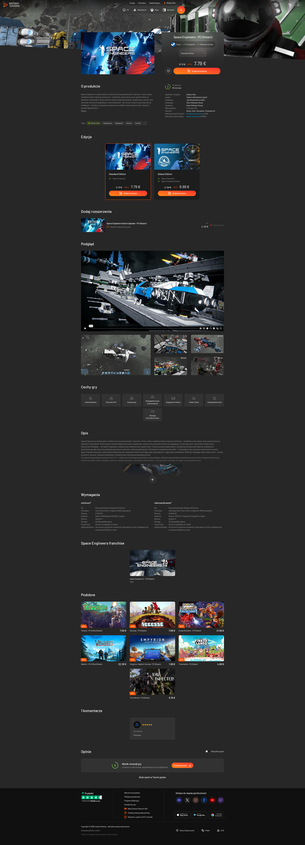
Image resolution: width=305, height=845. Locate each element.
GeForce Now (95, 123)
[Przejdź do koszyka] (289, 5)
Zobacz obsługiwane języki (196, 97)
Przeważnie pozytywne (195, 114)
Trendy (132, 3)
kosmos (129, 123)
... (145, 123)
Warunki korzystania (132, 793)
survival (138, 123)
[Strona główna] (12, 5)
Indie (194, 111)
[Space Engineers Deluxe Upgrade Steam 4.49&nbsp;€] (93, 225)
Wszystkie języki (217, 751)
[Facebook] (204, 800)
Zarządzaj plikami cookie (90, 830)
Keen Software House (194, 103)
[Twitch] (220, 800)
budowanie (119, 123)
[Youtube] (212, 800)
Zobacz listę (191, 94)
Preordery (142, 3)
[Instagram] (195, 800)
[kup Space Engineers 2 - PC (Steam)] (152, 563)
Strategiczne (210, 111)
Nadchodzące (154, 3)
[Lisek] (137, 724)
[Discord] (179, 800)
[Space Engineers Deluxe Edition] (177, 166)
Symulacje (200, 111)
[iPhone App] (182, 814)
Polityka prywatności (132, 797)
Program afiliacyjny (131, 801)
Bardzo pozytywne (193, 116)
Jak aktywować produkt (195, 100)
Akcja (188, 111)
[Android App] (199, 814)
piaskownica (107, 123)
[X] (187, 800)
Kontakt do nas (130, 805)
